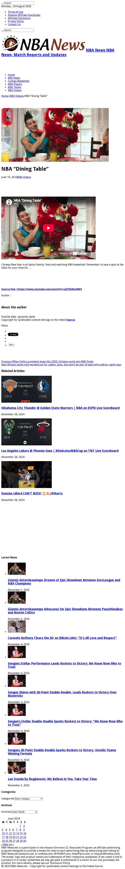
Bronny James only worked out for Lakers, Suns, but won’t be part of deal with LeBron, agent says (61, 364)
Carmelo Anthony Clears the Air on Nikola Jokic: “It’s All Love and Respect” (62, 638)
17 (3, 837)
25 (6, 840)
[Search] (2, 3)
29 (21, 840)
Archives (6, 811)
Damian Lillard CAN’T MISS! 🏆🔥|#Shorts (32, 493)
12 (10, 833)
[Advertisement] (39, 65)
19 (10, 837)
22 (21, 837)
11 (6, 833)
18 (6, 837)
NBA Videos (14, 90)
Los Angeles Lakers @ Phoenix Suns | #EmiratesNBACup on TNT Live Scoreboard (59, 450)
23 (24, 837)
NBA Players (15, 84)
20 (14, 837)
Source (70, 319)
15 (21, 833)
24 (3, 840)
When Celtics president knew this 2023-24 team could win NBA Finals (47, 361)
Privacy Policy (16, 21)
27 (14, 840)
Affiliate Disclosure (19, 18)
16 (24, 833)
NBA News (14, 77)
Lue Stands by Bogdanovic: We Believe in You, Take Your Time (52, 779)
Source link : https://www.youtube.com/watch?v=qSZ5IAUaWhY (41, 289)
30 (24, 840)
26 (10, 840)
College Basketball (18, 81)
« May (4, 844)
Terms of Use (15, 12)
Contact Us (14, 24)
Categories (7, 798)
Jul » (11, 844)
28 (17, 840)
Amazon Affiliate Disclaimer (24, 15)
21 (17, 837)
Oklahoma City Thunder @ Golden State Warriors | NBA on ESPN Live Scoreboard (60, 408)
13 (14, 833)
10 (3, 833)
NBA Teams (14, 87)
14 (17, 833)
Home (11, 74)
